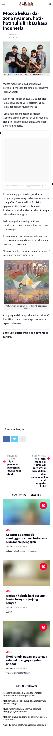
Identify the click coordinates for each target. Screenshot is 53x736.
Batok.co (12, 35)
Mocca (6, 83)
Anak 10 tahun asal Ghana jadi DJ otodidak (24, 724)
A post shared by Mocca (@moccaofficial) (23, 186)
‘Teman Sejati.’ (11, 91)
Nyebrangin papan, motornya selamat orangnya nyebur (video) (22, 710)
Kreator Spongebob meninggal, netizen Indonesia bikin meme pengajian (22, 694)
